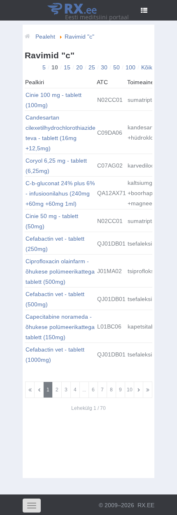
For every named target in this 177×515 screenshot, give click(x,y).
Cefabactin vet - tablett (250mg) (55, 243)
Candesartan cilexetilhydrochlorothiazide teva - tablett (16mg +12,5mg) (60, 133)
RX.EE (145, 505)
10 (130, 390)
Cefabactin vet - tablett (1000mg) (55, 354)
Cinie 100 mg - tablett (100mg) (54, 100)
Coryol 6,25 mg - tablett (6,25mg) (56, 165)
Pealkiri (34, 82)
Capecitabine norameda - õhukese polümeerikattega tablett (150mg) (60, 326)
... (84, 390)
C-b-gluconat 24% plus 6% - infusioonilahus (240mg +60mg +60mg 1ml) (60, 193)
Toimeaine (140, 82)
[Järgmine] (138, 390)
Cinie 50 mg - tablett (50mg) (52, 221)
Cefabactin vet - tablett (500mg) (55, 299)
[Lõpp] (147, 390)
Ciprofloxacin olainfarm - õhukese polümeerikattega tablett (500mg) (60, 271)
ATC (102, 82)
